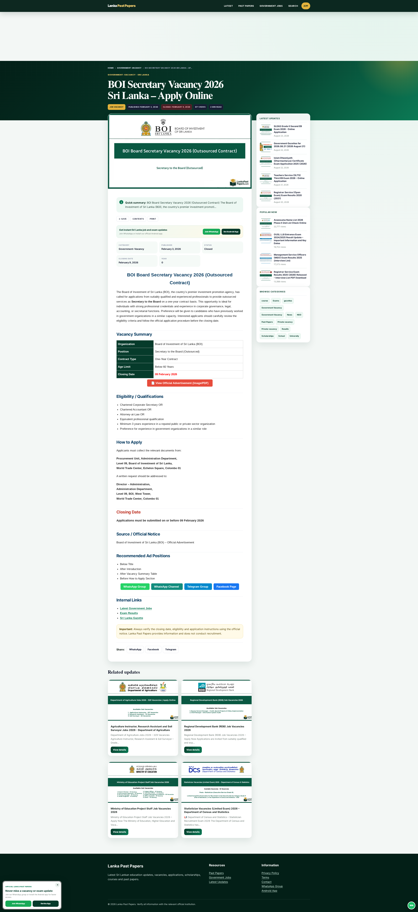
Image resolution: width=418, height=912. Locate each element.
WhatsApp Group (135, 586)
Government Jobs (271, 6)
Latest (228, 6)
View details (119, 750)
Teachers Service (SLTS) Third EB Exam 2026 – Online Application (289, 178)
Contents (138, 219)
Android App (269, 890)
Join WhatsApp (211, 232)
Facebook (153, 649)
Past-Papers (267, 322)
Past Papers (246, 6)
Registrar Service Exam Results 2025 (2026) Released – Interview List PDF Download (290, 275)
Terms (265, 877)
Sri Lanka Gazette (131, 618)
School (281, 336)
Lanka (122, 6)
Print (153, 219)
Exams (276, 301)
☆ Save (123, 219)
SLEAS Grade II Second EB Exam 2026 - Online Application (288, 129)
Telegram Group (198, 586)
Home (111, 68)
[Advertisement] (209, 36)
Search (293, 6)
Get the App (46, 904)
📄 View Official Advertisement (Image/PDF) (180, 383)
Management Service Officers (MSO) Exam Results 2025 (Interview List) (290, 257)
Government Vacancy (272, 308)
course (265, 301)
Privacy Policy (270, 873)
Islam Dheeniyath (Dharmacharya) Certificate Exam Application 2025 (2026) (290, 161)
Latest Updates (218, 881)
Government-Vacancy (129, 68)
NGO (299, 315)
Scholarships (267, 336)
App (306, 6)
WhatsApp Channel (167, 586)
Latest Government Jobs (136, 608)
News (289, 315)
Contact (267, 881)
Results (285, 329)
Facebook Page (226, 586)
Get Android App (231, 232)
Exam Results (129, 613)
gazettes (288, 301)
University (294, 336)
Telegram (170, 649)
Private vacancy (285, 322)
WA (411, 905)
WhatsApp (135, 649)
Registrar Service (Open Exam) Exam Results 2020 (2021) (288, 195)
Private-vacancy (269, 329)
